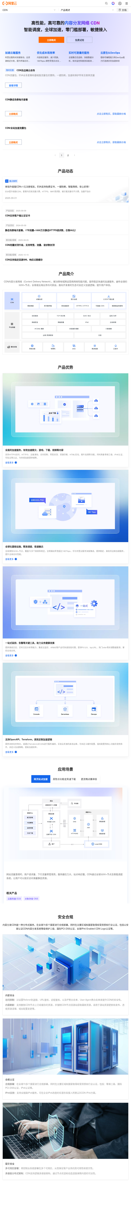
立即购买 (51, 40)
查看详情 (13, 85)
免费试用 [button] (79, 40)
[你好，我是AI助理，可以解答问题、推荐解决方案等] (113, 3)
